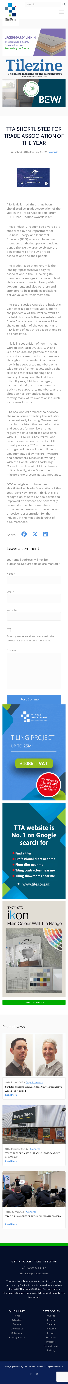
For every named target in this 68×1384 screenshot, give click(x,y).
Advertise (17, 1319)
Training (51, 1350)
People (51, 1332)
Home (17, 1315)
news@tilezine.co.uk (36, 1273)
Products (51, 1337)
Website (12, 610)
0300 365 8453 (36, 1267)
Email (10, 591)
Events (51, 1319)
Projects (51, 1341)
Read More (11, 1094)
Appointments (34, 1082)
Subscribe (17, 1332)
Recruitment (51, 1346)
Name (11, 573)
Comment (13, 650)
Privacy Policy (17, 1337)
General (35, 1149)
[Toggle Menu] (61, 13)
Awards (53, 152)
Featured (51, 1328)
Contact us (17, 1328)
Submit (17, 1324)
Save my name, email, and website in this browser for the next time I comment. (30, 638)
